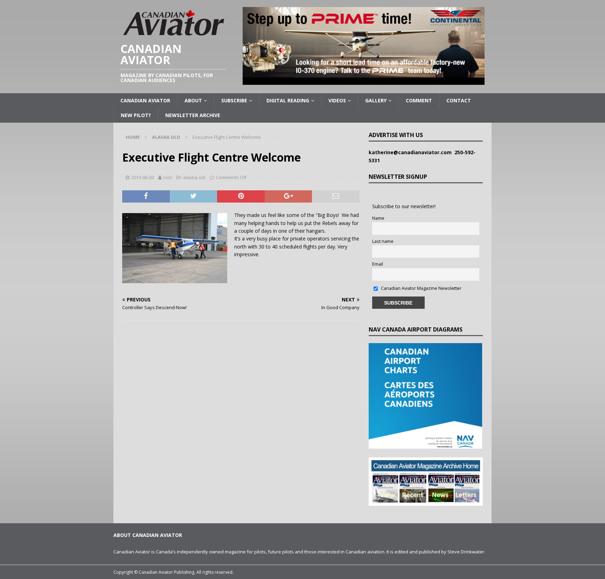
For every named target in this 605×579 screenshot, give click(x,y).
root (167, 177)
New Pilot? (136, 115)
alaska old (194, 177)
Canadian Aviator (145, 100)
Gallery (376, 100)
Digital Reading (287, 100)
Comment (419, 100)
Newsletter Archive (192, 115)
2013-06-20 (142, 177)
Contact (458, 100)
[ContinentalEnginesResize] (364, 80)
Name (378, 218)
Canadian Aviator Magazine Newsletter (420, 288)
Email (377, 264)
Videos (337, 100)
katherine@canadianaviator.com (411, 152)
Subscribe (234, 100)
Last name (383, 241)
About (193, 100)
